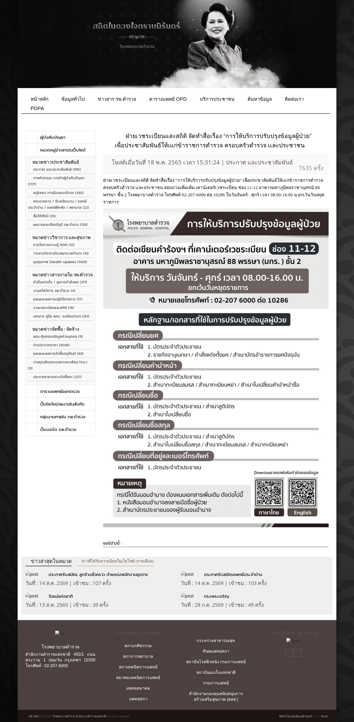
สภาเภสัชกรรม (138, 646)
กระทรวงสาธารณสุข (216, 640)
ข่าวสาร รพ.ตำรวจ (116, 99)
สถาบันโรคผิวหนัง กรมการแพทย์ (216, 662)
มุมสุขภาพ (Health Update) (60, 262)
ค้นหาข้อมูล (259, 99)
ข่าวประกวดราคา (51, 345)
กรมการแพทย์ (216, 683)
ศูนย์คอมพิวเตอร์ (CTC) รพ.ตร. (310, 716)
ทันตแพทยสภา (216, 651)
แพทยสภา (138, 699)
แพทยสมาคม (138, 688)
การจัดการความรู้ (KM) (53, 245)
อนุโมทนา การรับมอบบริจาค (58, 193)
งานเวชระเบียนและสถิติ (53, 308)
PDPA (36, 108)
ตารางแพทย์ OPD (167, 99)
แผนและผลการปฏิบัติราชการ (57, 299)
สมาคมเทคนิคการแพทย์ (138, 677)
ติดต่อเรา (294, 99)
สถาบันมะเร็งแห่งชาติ (216, 672)
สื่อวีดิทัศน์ (44, 216)
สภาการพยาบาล (138, 656)
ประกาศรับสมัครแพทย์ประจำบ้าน (234, 574)
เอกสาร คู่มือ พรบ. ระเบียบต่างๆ (61, 316)
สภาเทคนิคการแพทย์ (138, 667)
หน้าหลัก (38, 99)
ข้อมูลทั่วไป (72, 99)
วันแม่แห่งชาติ (60, 596)
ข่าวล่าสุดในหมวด (51, 561)
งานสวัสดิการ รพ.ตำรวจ (54, 290)
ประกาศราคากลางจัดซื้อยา (57, 377)
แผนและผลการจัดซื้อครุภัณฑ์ (58, 353)
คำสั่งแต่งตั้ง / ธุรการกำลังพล (60, 282)
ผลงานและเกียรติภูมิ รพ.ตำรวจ (60, 224)
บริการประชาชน (217, 99)
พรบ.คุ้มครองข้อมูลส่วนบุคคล (58, 336)
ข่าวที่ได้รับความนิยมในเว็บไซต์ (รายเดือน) (117, 561)
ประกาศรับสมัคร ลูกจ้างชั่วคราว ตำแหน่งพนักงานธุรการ (98, 574)
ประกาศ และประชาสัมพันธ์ (57, 169)
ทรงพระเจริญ (216, 596)
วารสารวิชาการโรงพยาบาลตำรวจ (61, 253)
